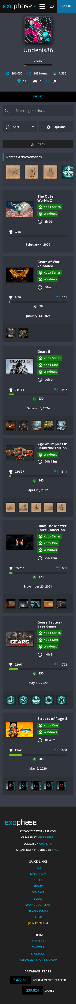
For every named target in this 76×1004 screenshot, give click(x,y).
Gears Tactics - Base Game (49, 624)
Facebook (38, 953)
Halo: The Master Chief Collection (51, 528)
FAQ (38, 868)
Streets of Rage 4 (52, 718)
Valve (56, 850)
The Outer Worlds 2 (46, 198)
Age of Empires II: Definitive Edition (52, 446)
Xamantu (45, 844)
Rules (38, 880)
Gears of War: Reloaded (48, 263)
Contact (38, 892)
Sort (16, 127)
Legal (38, 898)
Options (59, 127)
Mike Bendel (46, 837)
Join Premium (38, 923)
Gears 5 (43, 351)
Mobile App (38, 874)
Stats (41, 144)
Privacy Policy (38, 911)
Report (38, 96)
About (38, 886)
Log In (66, 6)
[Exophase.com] (19, 6)
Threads (38, 941)
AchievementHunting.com (38, 959)
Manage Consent (38, 905)
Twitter (38, 947)
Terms (38, 917)
